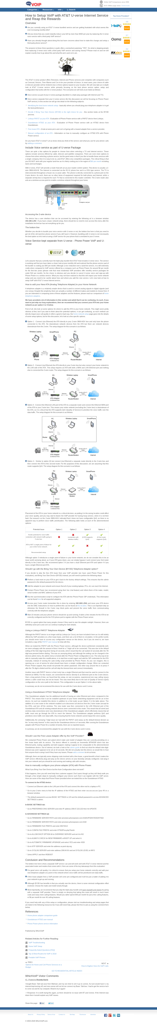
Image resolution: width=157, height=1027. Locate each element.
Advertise (93, 1014)
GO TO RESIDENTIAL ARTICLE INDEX (67, 971)
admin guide (75, 747)
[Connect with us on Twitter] (114, 1016)
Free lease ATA (34, 129)
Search (71, 10)
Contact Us (62, 1014)
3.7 (127, 35)
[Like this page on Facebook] (42, 1004)
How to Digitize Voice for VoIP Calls (94, 966)
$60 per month (95, 161)
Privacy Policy (41, 1014)
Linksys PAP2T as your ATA (38, 119)
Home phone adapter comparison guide (42, 915)
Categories (32, 10)
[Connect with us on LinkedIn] (118, 1016)
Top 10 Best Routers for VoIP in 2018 (42, 954)
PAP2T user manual (50, 642)
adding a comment (35, 143)
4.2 (127, 49)
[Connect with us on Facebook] (105, 1016)
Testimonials (125, 5)
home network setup (81, 314)
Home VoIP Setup (35, 946)
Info (60, 10)
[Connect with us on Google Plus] (110, 1016)
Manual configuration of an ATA (40, 133)
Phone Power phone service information (42, 924)
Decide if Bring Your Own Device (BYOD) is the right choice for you (55, 112)
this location (82, 606)
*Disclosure (82, 1014)
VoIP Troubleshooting (37, 943)
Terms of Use (51, 1014)
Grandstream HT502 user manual (40, 919)
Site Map (72, 1014)
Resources (48, 10)
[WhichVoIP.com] (33, 6)
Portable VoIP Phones (37, 957)
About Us (30, 1014)
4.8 (127, 22)
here (39, 599)
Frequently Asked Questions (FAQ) (42, 950)
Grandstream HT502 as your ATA (41, 123)
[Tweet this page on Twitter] (51, 1004)
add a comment (79, 752)
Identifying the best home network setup (43, 105)
